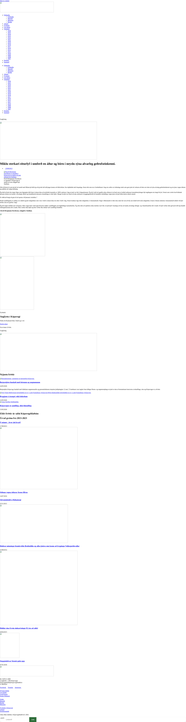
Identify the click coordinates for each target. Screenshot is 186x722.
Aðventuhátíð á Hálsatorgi (10, 500)
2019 (9, 43)
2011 (9, 52)
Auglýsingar (4, 694)
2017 (9, 46)
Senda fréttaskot (5, 696)
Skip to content (4, 1)
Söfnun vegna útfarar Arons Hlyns (14, 492)
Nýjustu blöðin (4, 691)
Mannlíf (10, 18)
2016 (9, 48)
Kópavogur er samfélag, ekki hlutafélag (15, 406)
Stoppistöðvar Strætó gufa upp (12, 661)
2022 (9, 38)
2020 (9, 41)
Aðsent (6, 24)
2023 (9, 36)
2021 (9, 39)
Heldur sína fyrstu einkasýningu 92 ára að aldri (19, 628)
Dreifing (6, 60)
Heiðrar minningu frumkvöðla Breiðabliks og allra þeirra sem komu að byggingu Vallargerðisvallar (39, 546)
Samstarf (6, 62)
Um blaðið (3, 692)
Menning (10, 20)
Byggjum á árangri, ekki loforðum (14, 396)
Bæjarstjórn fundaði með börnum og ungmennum (20, 382)
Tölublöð (6, 29)
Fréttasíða (7, 15)
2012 (9, 50)
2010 (9, 53)
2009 (9, 55)
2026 (9, 31)
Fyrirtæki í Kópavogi (6, 708)
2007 (9, 59)
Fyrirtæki (6, 25)
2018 (9, 45)
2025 (9, 32)
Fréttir (2, 699)
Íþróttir (10, 22)
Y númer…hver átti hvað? (10, 422)
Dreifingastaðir (4, 711)
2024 (9, 34)
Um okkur (7, 27)
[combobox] (16, 719)
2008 (9, 57)
